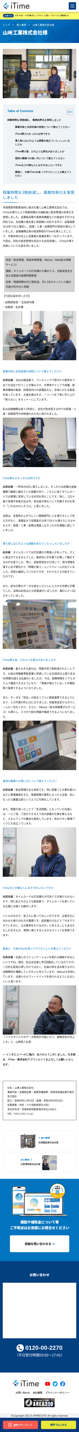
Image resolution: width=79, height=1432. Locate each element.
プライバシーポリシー (57, 1392)
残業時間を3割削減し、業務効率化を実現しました (34, 120)
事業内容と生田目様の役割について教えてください (42, 127)
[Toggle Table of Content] (67, 112)
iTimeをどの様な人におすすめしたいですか (38, 165)
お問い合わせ (23, 1392)
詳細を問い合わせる (38, 1243)
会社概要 (37, 1392)
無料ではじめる (58, 1424)
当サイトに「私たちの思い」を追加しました (35, 16)
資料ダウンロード (23, 1425)
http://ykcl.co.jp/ (23, 1113)
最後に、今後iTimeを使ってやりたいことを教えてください (43, 174)
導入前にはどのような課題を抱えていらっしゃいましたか (42, 142)
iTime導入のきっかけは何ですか (32, 134)
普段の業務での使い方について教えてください (40, 158)
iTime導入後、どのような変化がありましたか (39, 151)
